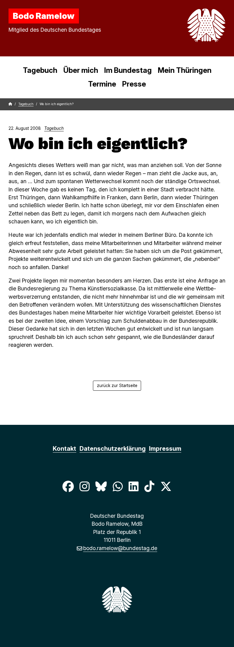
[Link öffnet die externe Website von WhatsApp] (118, 486)
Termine (102, 84)
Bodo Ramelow (43, 16)
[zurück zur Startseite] (191, 25)
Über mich (80, 70)
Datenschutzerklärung (113, 448)
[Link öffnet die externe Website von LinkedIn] (133, 486)
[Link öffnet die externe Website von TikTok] (149, 486)
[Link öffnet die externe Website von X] (166, 486)
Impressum (165, 448)
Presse (134, 84)
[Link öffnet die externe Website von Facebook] (67, 486)
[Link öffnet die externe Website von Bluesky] (101, 486)
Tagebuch (40, 70)
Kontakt (64, 448)
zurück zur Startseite (117, 385)
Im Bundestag (128, 70)
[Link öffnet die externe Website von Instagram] (84, 486)
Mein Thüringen (184, 70)
